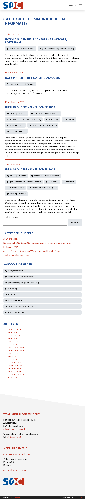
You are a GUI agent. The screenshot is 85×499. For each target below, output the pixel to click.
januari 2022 (14, 344)
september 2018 (16, 374)
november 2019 (16, 365)
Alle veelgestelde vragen (15, 470)
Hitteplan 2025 (10, 247)
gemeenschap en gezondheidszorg (58, 49)
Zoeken (75, 222)
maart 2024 (14, 335)
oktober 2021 (14, 353)
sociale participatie (18, 131)
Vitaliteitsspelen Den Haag (17, 255)
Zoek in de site (10, 217)
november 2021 (16, 350)
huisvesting (53, 119)
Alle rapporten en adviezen (17, 454)
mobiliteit (70, 119)
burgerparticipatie (18, 113)
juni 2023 (12, 338)
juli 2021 (12, 356)
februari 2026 (15, 329)
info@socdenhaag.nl (14, 429)
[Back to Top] (79, 491)
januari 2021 (14, 359)
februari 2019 (14, 371)
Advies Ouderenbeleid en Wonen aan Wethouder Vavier (32, 251)
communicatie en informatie (22, 49)
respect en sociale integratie (44, 125)
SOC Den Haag (15, 497)
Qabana (79, 497)
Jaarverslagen (10, 239)
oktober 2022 (14, 341)
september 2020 (16, 362)
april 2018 (13, 377)
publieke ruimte (17, 125)
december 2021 (16, 347)
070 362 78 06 (14, 437)
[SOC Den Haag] (14, 5)
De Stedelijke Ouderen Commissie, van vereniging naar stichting (37, 243)
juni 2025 (12, 332)
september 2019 (16, 368)
